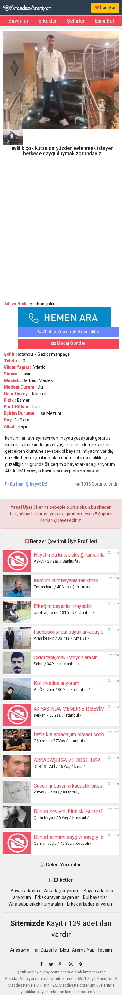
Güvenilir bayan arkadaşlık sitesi (69, 786)
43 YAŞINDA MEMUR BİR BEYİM (69, 709)
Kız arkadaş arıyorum (56, 683)
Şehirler (76, 21)
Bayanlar (18, 21)
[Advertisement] (61, 227)
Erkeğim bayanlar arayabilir (63, 606)
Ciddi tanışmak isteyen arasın (66, 658)
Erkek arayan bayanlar (57, 897)
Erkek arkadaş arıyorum (90, 903)
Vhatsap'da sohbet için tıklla (70, 331)
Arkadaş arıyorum (61, 890)
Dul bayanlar (95, 897)
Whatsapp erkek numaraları (35, 903)
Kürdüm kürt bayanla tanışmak (66, 581)
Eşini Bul (104, 21)
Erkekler (47, 21)
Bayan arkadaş (25, 890)
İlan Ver (107, 7)
